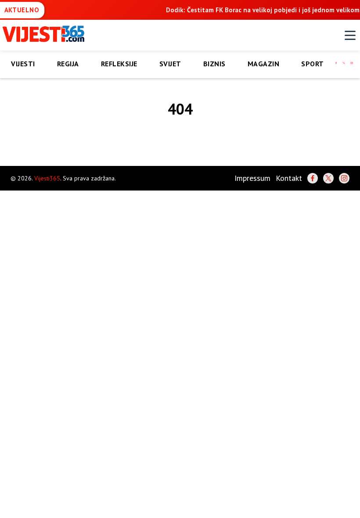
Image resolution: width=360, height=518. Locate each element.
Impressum (252, 178)
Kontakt (289, 178)
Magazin (264, 63)
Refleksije (119, 63)
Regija (68, 63)
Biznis (214, 63)
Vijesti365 (47, 178)
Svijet (170, 63)
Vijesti (23, 63)
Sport (312, 63)
